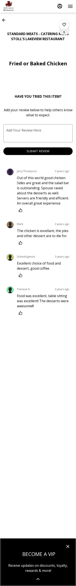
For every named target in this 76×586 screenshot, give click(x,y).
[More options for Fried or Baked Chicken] (64, 24)
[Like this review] (21, 210)
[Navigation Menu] (70, 6)
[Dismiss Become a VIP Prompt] (68, 546)
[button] (5, 20)
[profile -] (59, 6)
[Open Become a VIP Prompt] (38, 579)
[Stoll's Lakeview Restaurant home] (22, 6)
